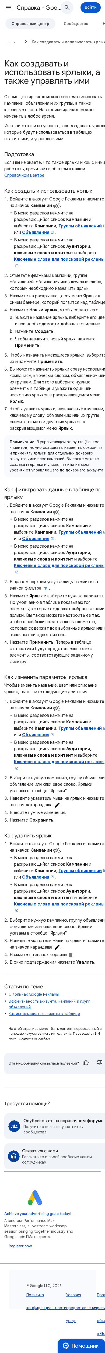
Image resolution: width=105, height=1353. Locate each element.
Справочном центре (24, 175)
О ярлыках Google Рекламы (34, 994)
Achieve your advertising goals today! (37, 1213)
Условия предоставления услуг (81, 1307)
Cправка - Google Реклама (41, 7)
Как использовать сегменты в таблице (44, 1013)
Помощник (85, 1346)
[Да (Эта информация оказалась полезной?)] (85, 1063)
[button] (8, 7)
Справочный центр (30, 23)
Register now (20, 1246)
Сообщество (76, 23)
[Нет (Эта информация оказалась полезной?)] (99, 1063)
